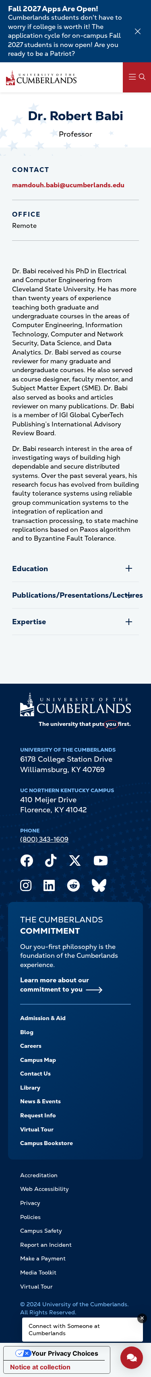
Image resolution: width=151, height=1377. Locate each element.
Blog (26, 1032)
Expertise (29, 621)
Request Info (38, 1115)
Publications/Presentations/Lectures (75, 595)
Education (30, 568)
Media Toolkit (38, 1272)
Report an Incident (46, 1244)
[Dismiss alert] (137, 31)
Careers (30, 1045)
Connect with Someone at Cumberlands (64, 1329)
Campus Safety (41, 1230)
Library (30, 1087)
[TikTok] (50, 862)
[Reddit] (73, 887)
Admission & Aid (43, 1018)
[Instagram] (25, 887)
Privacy (30, 1203)
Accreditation (39, 1175)
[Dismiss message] (142, 1318)
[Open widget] (131, 1357)
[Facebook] (26, 862)
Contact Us (35, 1073)
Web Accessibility (44, 1189)
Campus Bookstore (46, 1143)
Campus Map (38, 1059)
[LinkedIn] (49, 887)
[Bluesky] (99, 887)
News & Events (40, 1101)
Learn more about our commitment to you (54, 984)
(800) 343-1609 (44, 839)
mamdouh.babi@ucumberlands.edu (68, 185)
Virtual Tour (37, 1129)
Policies (30, 1217)
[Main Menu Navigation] (137, 77)
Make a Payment (43, 1258)
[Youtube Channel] (100, 862)
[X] (74, 862)
